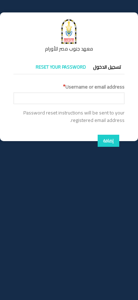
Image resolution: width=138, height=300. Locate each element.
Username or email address (95, 87)
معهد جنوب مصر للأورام (69, 48)
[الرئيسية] (69, 22)
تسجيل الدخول (107, 67)
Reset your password (61, 67)
